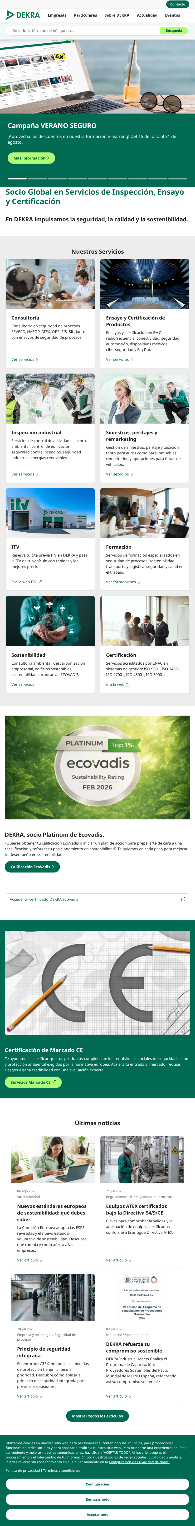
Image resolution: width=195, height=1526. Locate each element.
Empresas (57, 15)
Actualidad (147, 15)
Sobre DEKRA (117, 15)
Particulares (85, 15)
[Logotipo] (25, 15)
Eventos (172, 15)
